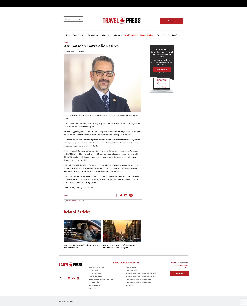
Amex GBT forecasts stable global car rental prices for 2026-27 (82, 246)
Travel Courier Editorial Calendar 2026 (138, 279)
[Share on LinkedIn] (125, 195)
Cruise (103, 35)
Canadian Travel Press (96, 267)
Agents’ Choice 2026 (95, 276)
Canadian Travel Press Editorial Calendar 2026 (141, 273)
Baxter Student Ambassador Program (101, 279)
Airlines (68, 35)
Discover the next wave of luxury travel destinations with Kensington (119, 246)
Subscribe (171, 21)
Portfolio (176, 35)
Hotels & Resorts (115, 35)
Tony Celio (80, 201)
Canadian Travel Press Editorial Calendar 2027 (141, 276)
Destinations (93, 35)
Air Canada (72, 201)
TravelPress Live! (131, 270)
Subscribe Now (161, 69)
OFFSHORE (92, 288)
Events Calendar (163, 35)
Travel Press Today (95, 273)
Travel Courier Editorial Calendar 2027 (138, 282)
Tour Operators (79, 35)
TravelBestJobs (94, 282)
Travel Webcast (131, 267)
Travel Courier (94, 270)
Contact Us (129, 285)
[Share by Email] (131, 195)
